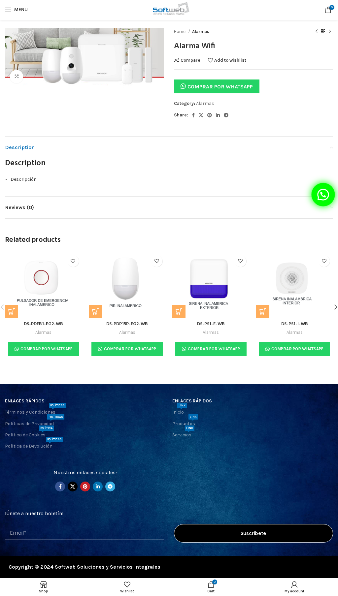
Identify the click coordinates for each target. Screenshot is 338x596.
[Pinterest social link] (209, 115)
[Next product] (329, 31)
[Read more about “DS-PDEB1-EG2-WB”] (11, 311)
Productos (184, 422)
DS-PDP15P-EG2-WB (127, 324)
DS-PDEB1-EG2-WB (43, 324)
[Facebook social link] (193, 115)
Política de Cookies (29, 433)
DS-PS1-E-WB (211, 324)
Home (180, 31)
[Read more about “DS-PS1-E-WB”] (179, 311)
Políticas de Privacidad (34, 422)
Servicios (182, 433)
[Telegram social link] (226, 115)
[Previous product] (316, 31)
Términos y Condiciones (35, 411)
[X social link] (201, 115)
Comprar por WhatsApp (220, 86)
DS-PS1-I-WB (294, 324)
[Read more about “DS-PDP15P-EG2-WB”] (95, 311)
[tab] (172, 179)
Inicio (179, 411)
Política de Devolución (33, 445)
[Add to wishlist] (73, 261)
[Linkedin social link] (218, 115)
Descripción (24, 179)
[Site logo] (169, 9)
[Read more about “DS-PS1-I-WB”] (262, 311)
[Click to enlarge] (16, 76)
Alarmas (200, 31)
